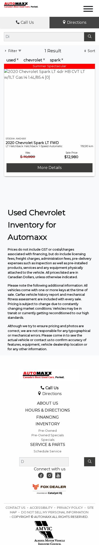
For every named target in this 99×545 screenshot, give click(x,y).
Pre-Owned (47, 430)
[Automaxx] (26, 4)
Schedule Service (48, 451)
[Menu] (88, 9)
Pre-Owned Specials (47, 435)
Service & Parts (47, 445)
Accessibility (41, 507)
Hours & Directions (47, 410)
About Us (47, 403)
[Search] (89, 36)
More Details (49, 167)
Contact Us (16, 507)
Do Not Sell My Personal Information (54, 512)
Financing (47, 417)
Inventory (48, 424)
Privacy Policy (70, 507)
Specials (47, 440)
